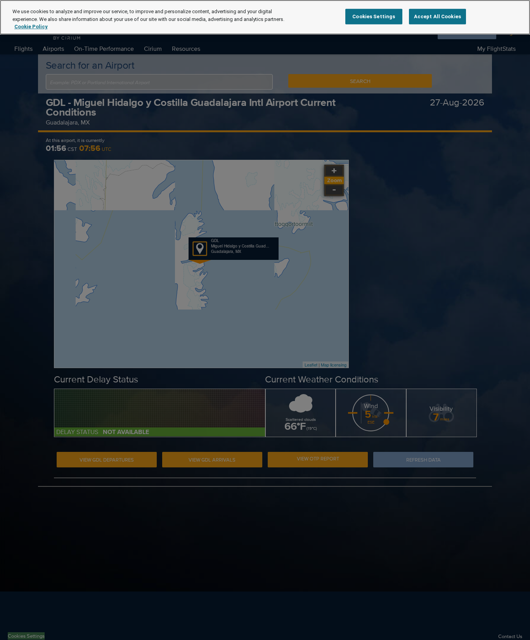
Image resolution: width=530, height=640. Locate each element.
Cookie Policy (31, 26)
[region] (265, 17)
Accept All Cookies (437, 16)
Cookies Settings (373, 16)
